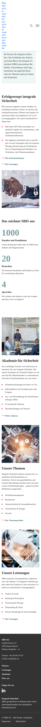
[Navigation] (35, 26)
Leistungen (6, 670)
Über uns (6, 678)
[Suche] (31, 25)
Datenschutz (21, 721)
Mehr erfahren (11, 416)
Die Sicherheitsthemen (14, 158)
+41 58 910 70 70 (16, 655)
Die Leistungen (11, 164)
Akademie (6, 674)
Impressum (6, 721)
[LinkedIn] (4, 691)
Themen (5, 666)
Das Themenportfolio (14, 520)
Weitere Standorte (9, 649)
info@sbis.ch (13, 659)
